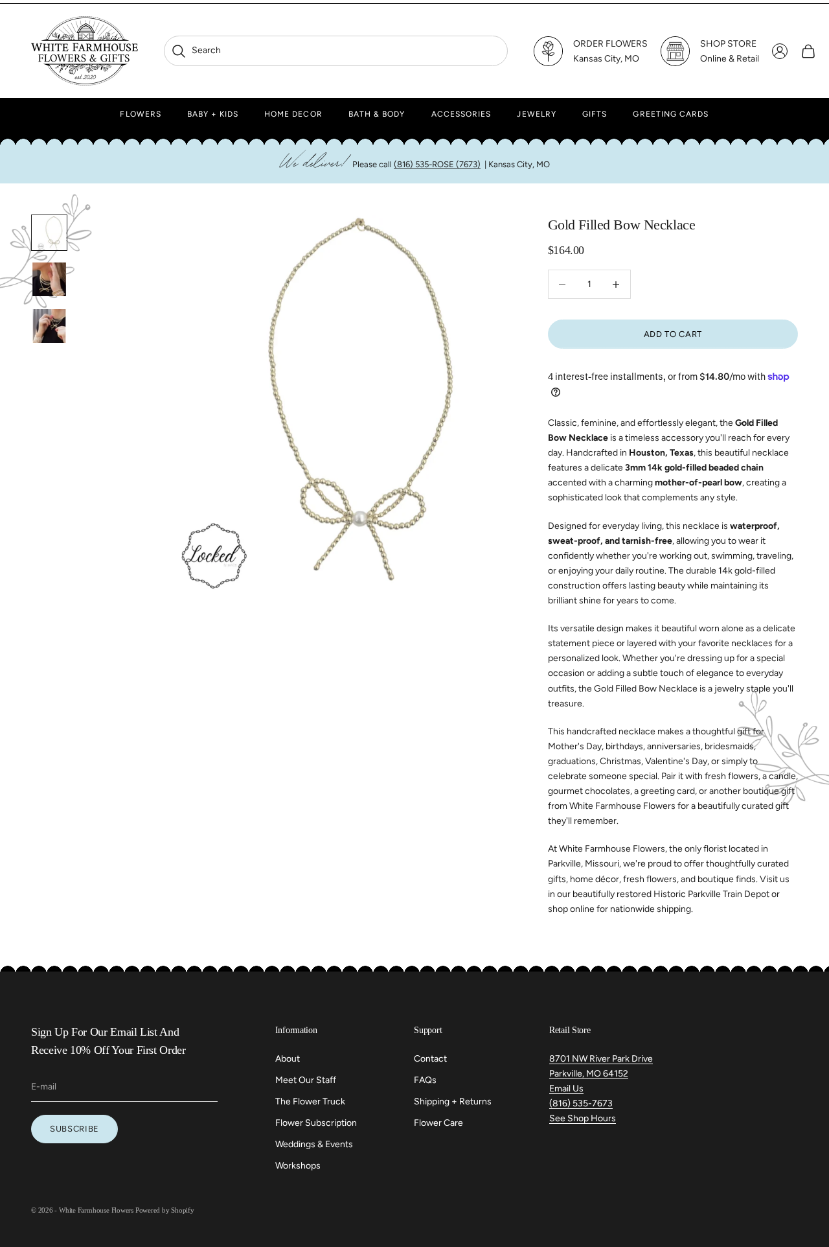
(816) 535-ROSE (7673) (437, 164)
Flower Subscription (316, 1122)
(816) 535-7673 (581, 1103)
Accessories (461, 114)
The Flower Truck (310, 1101)
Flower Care (438, 1122)
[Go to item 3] (49, 326)
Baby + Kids (212, 114)
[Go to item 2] (49, 279)
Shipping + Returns (453, 1101)
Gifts (594, 114)
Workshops (298, 1165)
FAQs (425, 1080)
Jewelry (536, 114)
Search (196, 50)
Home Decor (293, 114)
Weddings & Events (314, 1144)
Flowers (140, 114)
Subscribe (74, 1129)
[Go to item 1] (49, 233)
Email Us (566, 1088)
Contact (430, 1058)
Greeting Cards (671, 114)
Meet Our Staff (305, 1080)
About (287, 1058)
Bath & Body (376, 114)
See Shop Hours (582, 1118)
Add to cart (673, 334)
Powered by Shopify (164, 1210)
